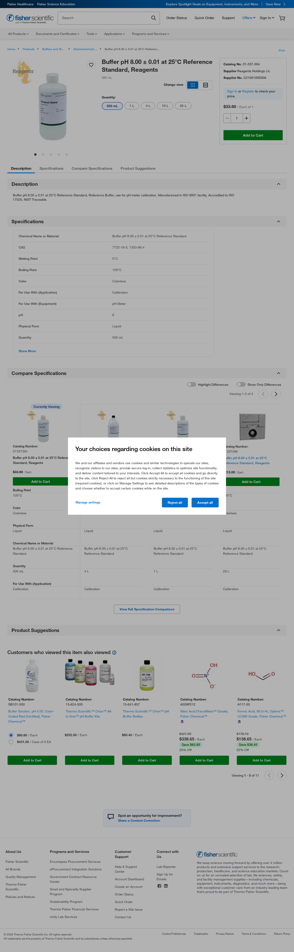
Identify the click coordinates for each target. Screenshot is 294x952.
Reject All (175, 502)
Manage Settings (88, 502)
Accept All (205, 502)
